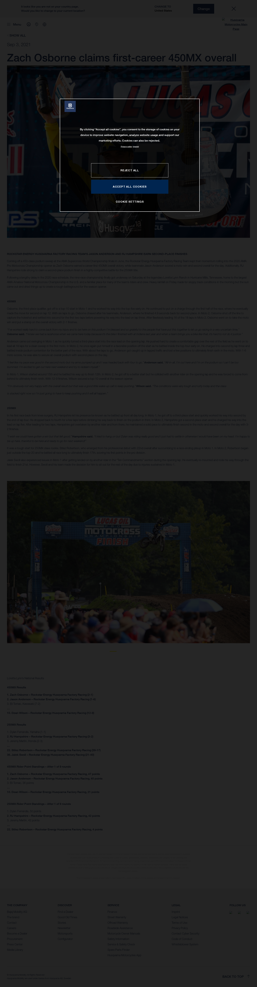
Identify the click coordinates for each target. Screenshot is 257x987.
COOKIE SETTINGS (130, 201)
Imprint (136, 146)
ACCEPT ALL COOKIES (130, 186)
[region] (130, 155)
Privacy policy (126, 146)
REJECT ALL (129, 170)
